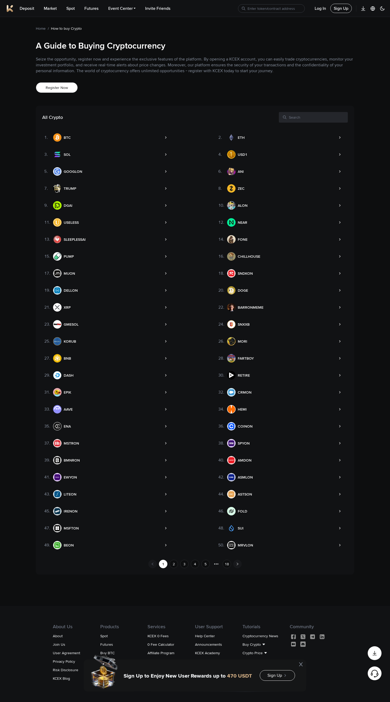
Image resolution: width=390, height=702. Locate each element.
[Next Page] (237, 564)
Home (41, 28)
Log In (320, 8)
